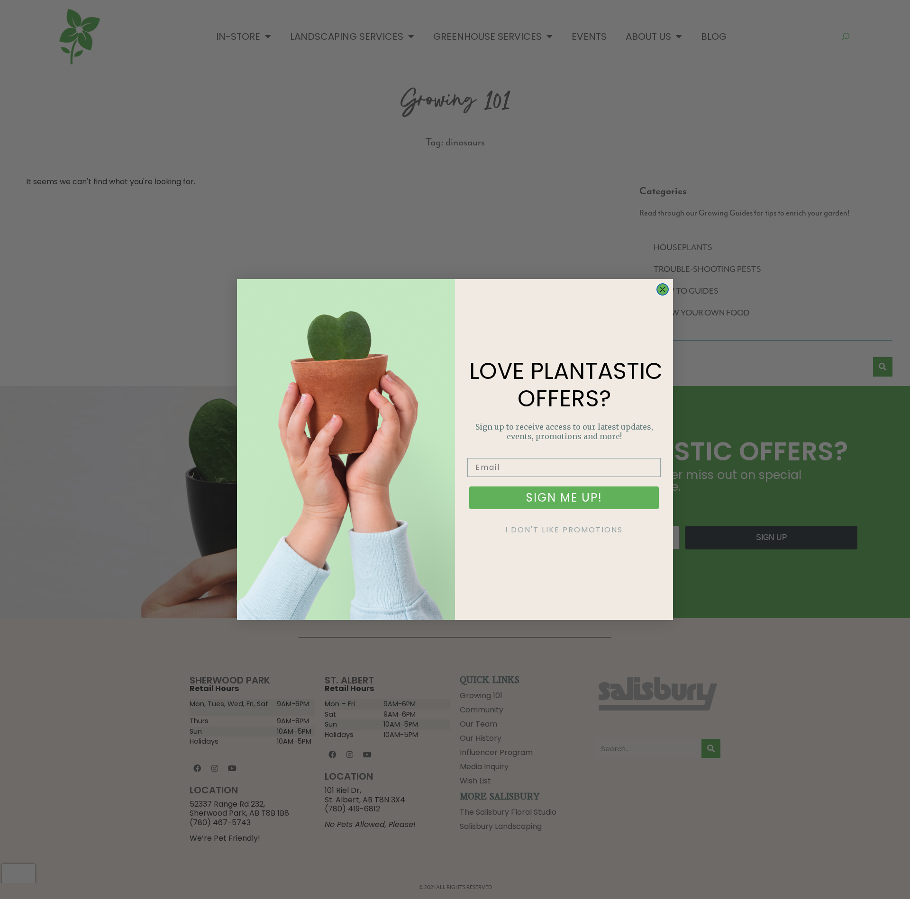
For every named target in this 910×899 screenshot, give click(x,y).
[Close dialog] (662, 289)
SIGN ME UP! (564, 497)
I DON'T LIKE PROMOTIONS (564, 529)
